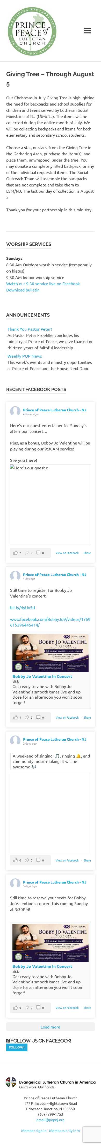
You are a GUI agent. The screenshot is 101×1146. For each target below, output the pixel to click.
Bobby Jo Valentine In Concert (42, 676)
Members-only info (64, 1130)
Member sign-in (34, 1130)
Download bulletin (23, 289)
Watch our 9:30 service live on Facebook (43, 283)
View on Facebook (68, 553)
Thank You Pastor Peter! (30, 328)
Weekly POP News (25, 355)
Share (87, 553)
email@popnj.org (50, 1119)
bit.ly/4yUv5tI (22, 607)
